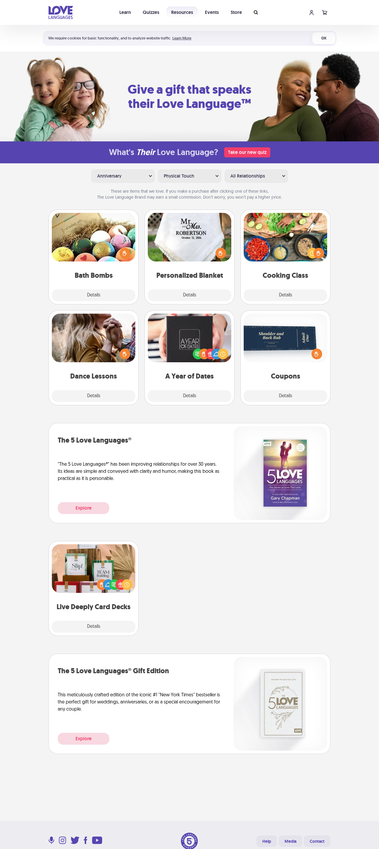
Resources (182, 12)
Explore (83, 508)
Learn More (181, 38)
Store (236, 12)
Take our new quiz (247, 152)
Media (290, 841)
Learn (125, 12)
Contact (317, 841)
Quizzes (151, 12)
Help (266, 841)
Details (93, 295)
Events (212, 12)
